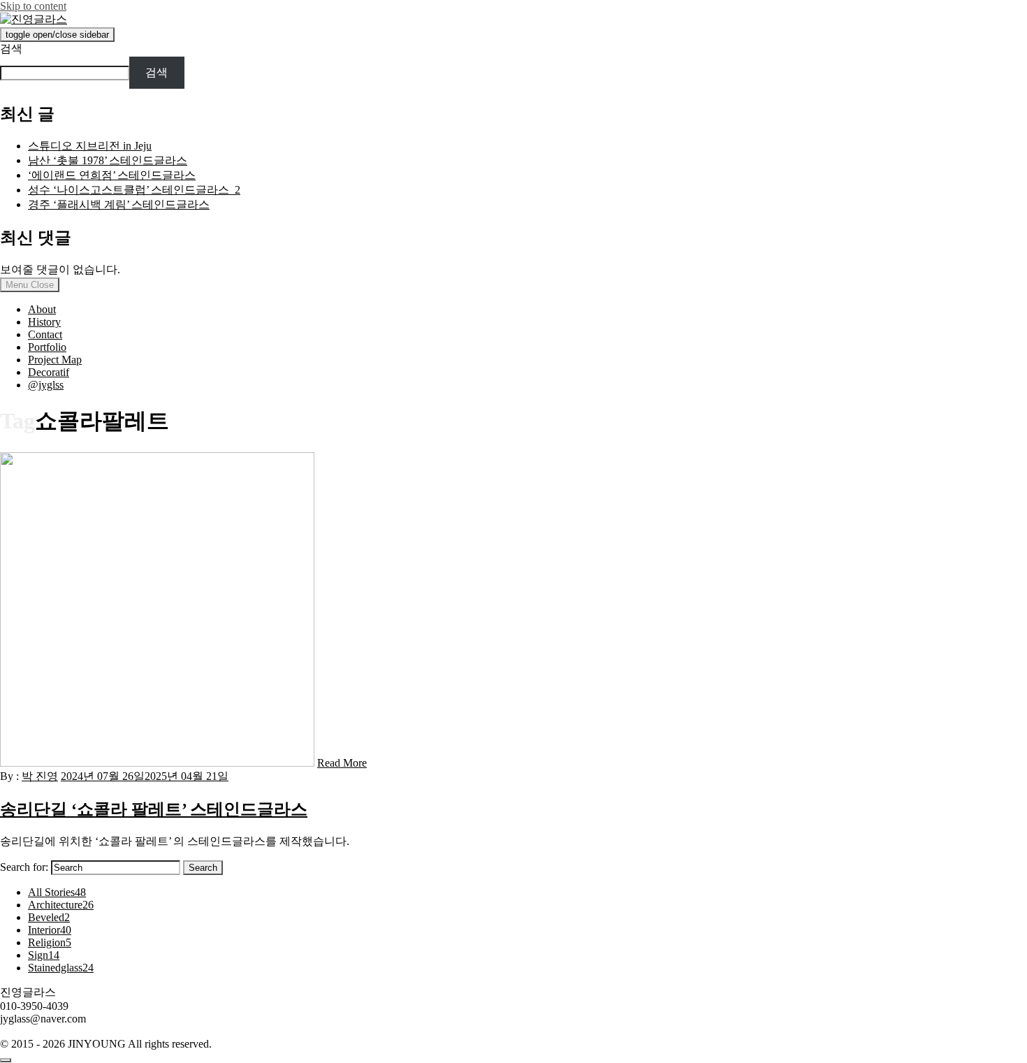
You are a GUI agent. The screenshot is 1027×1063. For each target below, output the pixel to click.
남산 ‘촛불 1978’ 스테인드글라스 (107, 160)
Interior (49, 930)
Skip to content (33, 6)
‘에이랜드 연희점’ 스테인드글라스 (112, 175)
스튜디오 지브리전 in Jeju (90, 146)
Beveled (49, 917)
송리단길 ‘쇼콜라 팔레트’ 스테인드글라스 (153, 809)
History (44, 322)
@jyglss (46, 385)
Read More (342, 763)
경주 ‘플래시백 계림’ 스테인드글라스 (119, 204)
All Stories (57, 892)
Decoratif (48, 372)
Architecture (61, 905)
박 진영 (40, 776)
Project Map (55, 360)
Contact (45, 334)
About (42, 309)
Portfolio (47, 347)
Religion (49, 942)
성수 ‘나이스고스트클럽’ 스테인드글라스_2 (134, 190)
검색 (11, 49)
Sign (43, 955)
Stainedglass (61, 968)
